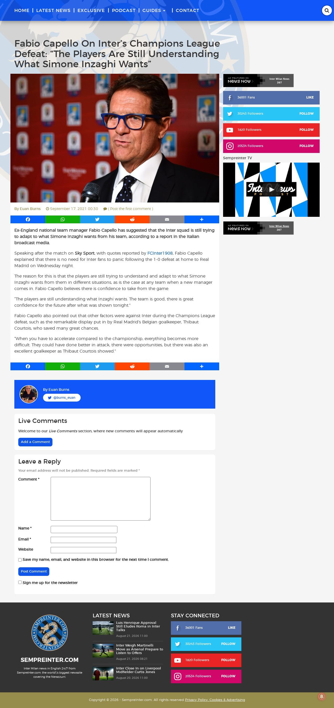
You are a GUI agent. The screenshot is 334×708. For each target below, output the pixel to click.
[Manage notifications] (322, 696)
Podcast (124, 10)
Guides (151, 10)
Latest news (53, 10)
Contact (187, 10)
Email (24, 539)
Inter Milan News (279, 226)
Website (25, 549)
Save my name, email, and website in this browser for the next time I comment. (96, 560)
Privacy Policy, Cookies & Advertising (215, 700)
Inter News (279, 79)
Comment (28, 479)
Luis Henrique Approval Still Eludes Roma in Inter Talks (138, 626)
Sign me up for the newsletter (50, 583)
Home (21, 10)
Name (25, 528)
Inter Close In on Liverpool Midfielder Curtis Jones (138, 670)
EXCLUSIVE (91, 10)
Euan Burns (30, 209)
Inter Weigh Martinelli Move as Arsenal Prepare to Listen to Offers (139, 649)
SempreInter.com (50, 660)
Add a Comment (35, 442)
